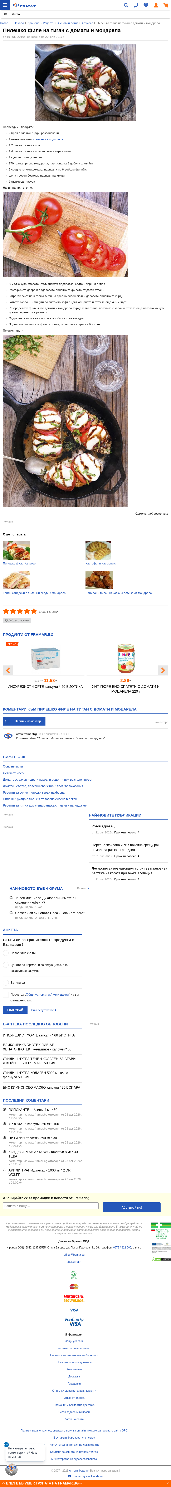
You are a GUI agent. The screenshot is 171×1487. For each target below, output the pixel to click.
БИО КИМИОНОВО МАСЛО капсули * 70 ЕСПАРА (41, 1087)
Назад (4, 23)
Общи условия (74, 1341)
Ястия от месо (13, 773)
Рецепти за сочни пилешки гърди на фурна (33, 792)
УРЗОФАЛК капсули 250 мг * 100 (34, 1124)
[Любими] (146, 5)
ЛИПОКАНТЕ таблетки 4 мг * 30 (33, 1110)
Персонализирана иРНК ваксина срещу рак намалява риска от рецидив (125, 847)
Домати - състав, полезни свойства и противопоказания (43, 786)
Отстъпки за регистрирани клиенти (74, 1390)
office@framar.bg (74, 1254)
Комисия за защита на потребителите (74, 1451)
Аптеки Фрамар (78, 1470)
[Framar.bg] (24, 5)
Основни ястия (68, 23)
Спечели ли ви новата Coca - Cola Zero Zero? (50, 913)
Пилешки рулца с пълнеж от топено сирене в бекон (40, 799)
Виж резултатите (42, 1010)
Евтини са (17, 982)
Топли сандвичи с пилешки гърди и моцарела (34, 593)
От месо (87, 23)
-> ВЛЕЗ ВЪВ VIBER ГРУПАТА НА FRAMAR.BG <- (42, 1483)
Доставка (74, 1376)
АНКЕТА (10, 930)
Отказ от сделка (74, 1397)
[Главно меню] (5, 5)
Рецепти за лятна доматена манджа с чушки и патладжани (45, 805)
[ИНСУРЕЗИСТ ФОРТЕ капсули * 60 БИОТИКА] (45, 658)
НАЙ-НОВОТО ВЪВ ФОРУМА (36, 888)
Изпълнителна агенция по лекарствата (74, 1444)
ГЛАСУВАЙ (15, 1010)
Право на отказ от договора (74, 1362)
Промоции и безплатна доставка (74, 1405)
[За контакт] (136, 5)
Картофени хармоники (101, 563)
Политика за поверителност (74, 1348)
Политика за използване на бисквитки (74, 1355)
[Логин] (156, 5)
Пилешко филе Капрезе (19, 563)
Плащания (74, 1383)
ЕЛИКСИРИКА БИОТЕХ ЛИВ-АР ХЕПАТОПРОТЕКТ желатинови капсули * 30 (37, 1047)
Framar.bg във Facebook (87, 1476)
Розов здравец (103, 826)
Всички (82, 888)
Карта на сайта (74, 1419)
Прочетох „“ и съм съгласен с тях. (44, 997)
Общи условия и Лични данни (47, 994)
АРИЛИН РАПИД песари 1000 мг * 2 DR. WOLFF (40, 1172)
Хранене (33, 23)
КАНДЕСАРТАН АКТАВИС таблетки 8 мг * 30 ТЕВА (43, 1154)
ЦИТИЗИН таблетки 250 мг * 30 (33, 1138)
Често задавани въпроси (74, 1412)
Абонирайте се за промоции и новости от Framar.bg (46, 1198)
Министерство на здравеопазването (74, 1459)
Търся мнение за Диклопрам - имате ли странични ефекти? (45, 900)
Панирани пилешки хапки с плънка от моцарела (119, 593)
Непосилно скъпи (22, 953)
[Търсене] (126, 5)
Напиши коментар (28, 721)
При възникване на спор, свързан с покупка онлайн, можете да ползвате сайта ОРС (74, 1430)
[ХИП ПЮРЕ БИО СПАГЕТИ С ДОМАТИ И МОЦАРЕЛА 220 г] (126, 658)
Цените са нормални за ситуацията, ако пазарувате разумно (39, 967)
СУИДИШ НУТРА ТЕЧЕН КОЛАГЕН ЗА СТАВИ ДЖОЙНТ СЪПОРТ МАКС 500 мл (39, 1061)
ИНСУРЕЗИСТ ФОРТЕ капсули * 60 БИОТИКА (45, 687)
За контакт (74, 1261)
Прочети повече (125, 832)
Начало (19, 23)
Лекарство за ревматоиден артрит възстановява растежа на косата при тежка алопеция (129, 871)
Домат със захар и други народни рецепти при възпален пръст (48, 779)
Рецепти (48, 23)
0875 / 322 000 (122, 1247)
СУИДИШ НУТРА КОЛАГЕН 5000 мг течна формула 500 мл (35, 1075)
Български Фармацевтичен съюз (74, 1437)
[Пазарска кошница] (166, 5)
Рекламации (74, 1369)
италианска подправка (48, 139)
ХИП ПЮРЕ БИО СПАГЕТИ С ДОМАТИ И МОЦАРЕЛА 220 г (126, 689)
